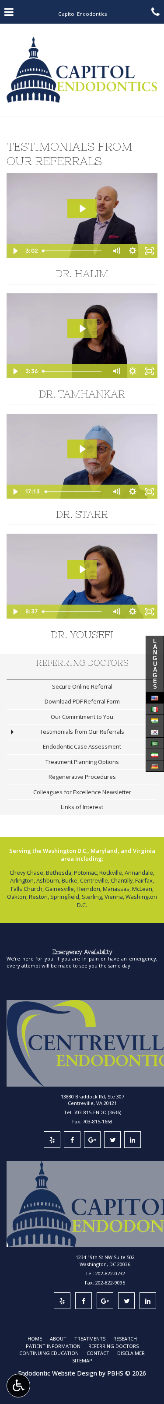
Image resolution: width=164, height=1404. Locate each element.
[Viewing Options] (18, 1385)
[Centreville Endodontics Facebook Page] (72, 1139)
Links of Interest (82, 807)
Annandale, (139, 872)
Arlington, (22, 880)
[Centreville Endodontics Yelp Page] (52, 1139)
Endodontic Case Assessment (82, 746)
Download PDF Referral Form (82, 701)
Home (35, 1338)
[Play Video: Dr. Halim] (82, 208)
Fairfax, (144, 880)
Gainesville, (60, 889)
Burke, (70, 880)
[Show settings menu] (132, 251)
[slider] (73, 251)
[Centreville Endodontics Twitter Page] (112, 1139)
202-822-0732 (110, 1273)
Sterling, (92, 897)
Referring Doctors (82, 663)
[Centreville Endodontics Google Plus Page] (92, 1139)
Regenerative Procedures (82, 777)
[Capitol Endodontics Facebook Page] (83, 1300)
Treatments (89, 1338)
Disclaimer (131, 1353)
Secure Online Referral (82, 686)
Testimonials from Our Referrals (82, 731)
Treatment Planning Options (82, 762)
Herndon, (89, 889)
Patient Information (53, 1346)
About (58, 1338)
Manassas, (117, 889)
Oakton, (17, 897)
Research (125, 1338)
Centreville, (94, 880)
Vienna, (114, 897)
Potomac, (86, 872)
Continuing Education (49, 1353)
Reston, (39, 897)
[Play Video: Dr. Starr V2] (82, 449)
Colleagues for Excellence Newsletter (82, 792)
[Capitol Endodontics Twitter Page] (126, 1300)
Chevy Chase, (27, 872)
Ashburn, (48, 880)
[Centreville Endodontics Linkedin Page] (132, 1139)
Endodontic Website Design (57, 1373)
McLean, (143, 889)
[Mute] (116, 251)
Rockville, (111, 872)
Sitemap (82, 1360)
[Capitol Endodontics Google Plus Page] (105, 1300)
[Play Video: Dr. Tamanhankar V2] (82, 328)
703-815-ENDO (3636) (97, 1112)
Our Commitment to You (82, 717)
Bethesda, (59, 872)
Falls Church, (27, 889)
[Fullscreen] (149, 251)
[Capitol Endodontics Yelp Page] (62, 1300)
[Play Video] (15, 251)
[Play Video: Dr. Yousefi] (82, 569)
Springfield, (65, 897)
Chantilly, (122, 880)
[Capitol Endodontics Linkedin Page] (148, 1300)
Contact (98, 1353)
